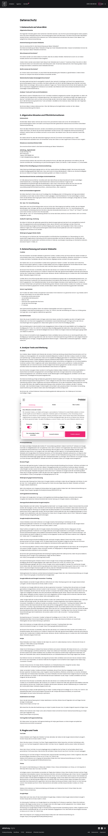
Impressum (103, 832)
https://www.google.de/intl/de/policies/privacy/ (39, 816)
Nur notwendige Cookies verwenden (32, 434)
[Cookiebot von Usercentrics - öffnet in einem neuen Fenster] (79, 400)
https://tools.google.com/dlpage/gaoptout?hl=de (43, 474)
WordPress (16, 832)
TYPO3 (22, 832)
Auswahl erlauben (54, 434)
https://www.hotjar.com (27, 645)
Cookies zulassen (75, 434)
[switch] (46, 427)
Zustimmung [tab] (32, 405)
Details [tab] (54, 404)
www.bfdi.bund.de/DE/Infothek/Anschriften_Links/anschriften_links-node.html (43, 187)
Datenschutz (95, 832)
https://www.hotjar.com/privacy (29, 714)
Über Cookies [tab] (76, 404)
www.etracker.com (78, 354)
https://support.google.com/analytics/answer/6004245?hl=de (43, 490)
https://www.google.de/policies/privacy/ (55, 626)
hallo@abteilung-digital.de (31, 157)
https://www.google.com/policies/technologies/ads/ (39, 575)
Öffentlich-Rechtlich (38, 832)
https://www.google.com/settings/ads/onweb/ (36, 557)
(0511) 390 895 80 (91, 4)
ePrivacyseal (38, 375)
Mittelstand (29, 832)
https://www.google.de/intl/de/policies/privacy (37, 760)
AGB (89, 832)
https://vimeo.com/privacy (28, 790)
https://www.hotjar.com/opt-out (29, 704)
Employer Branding (7, 832)
